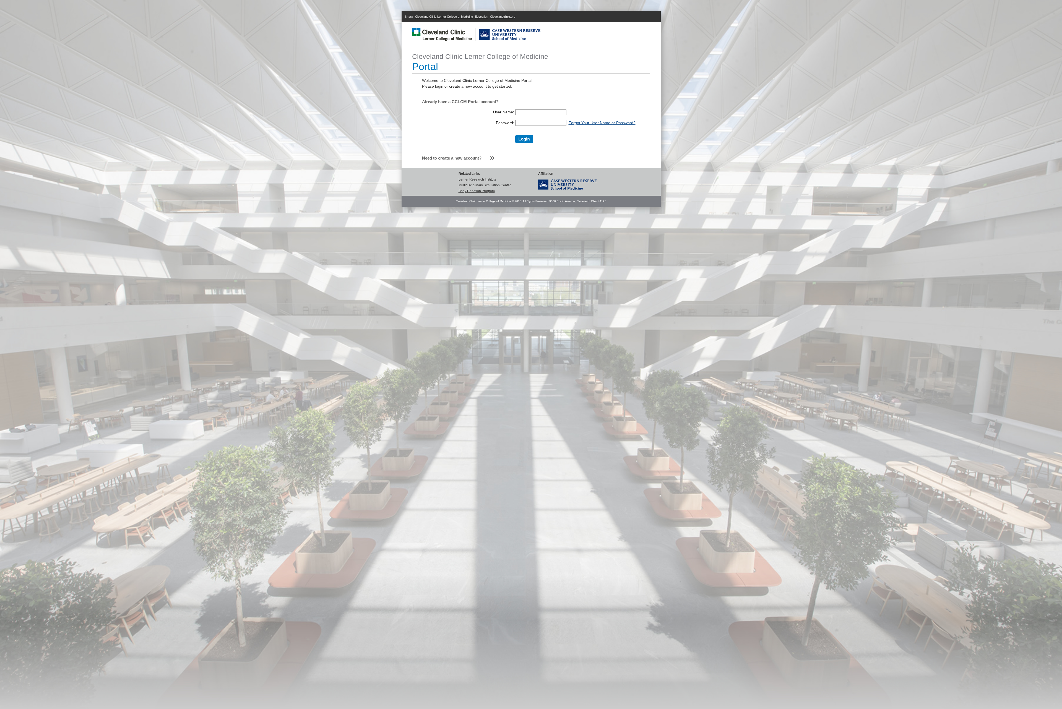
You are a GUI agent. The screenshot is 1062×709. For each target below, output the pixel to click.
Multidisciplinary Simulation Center (485, 185)
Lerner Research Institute (477, 179)
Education (481, 16)
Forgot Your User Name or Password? (602, 123)
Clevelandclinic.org (502, 16)
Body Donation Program (477, 191)
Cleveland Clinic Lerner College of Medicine (444, 16)
